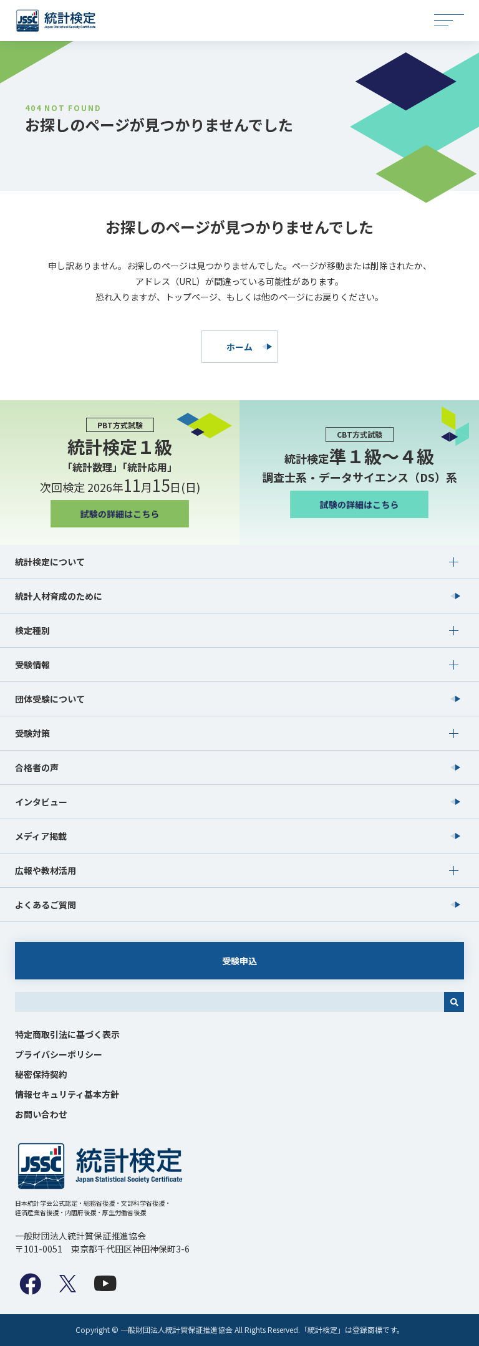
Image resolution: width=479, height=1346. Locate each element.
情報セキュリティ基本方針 (67, 1094)
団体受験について (50, 699)
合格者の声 (37, 767)
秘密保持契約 (41, 1074)
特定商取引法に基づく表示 (67, 1034)
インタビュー (41, 802)
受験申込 (239, 960)
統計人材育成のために (58, 596)
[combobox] (229, 1002)
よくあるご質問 (45, 904)
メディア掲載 (41, 836)
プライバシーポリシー (58, 1054)
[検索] (454, 1002)
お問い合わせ (41, 1114)
